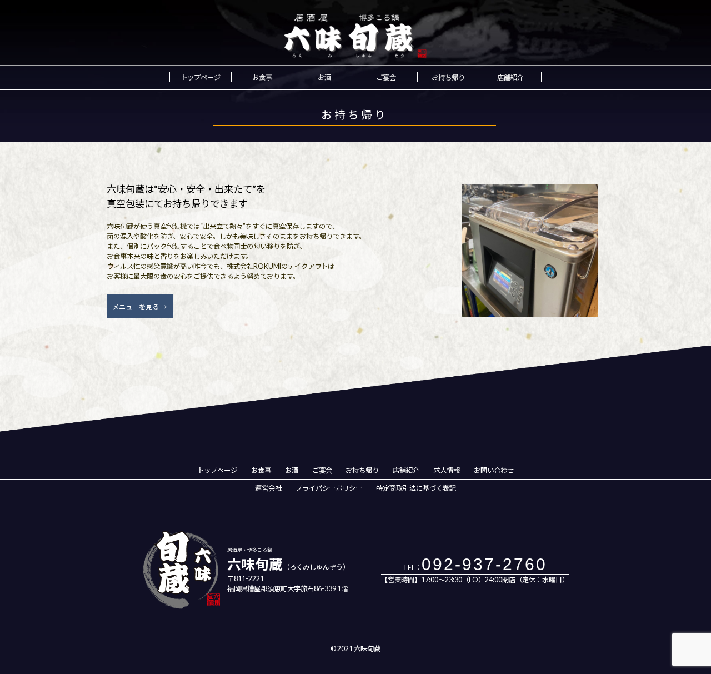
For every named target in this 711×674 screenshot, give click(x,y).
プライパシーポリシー (329, 488)
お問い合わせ (494, 470)
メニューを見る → (139, 307)
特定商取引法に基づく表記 (416, 488)
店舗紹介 (510, 77)
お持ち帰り (448, 77)
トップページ (201, 77)
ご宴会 (386, 77)
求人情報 (446, 470)
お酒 (324, 77)
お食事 (262, 77)
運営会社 (268, 488)
